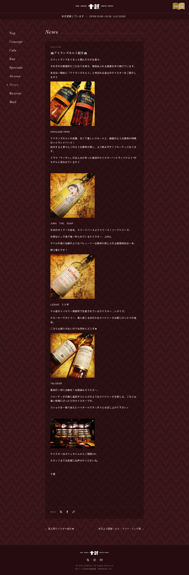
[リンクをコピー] (73, 511)
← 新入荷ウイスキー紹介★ (59, 528)
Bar (12, 59)
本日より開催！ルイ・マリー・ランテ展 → (121, 528)
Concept (16, 42)
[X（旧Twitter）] (88, 560)
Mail (12, 102)
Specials (16, 68)
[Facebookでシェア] (67, 511)
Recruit (15, 93)
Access (15, 76)
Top (12, 33)
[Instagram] (94, 560)
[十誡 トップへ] (94, 6)
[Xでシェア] (61, 511)
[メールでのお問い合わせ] (101, 560)
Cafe (13, 50)
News (13, 85)
